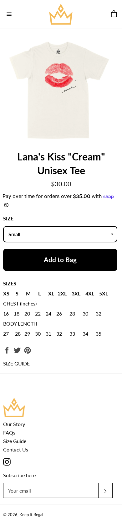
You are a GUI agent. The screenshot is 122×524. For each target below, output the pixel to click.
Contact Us (15, 449)
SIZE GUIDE (16, 363)
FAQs (9, 432)
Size (8, 218)
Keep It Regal (31, 514)
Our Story (14, 424)
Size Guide (14, 441)
